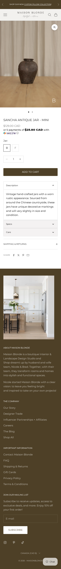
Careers (8, 425)
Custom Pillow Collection (37, 4)
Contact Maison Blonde (18, 454)
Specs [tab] (9, 224)
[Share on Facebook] (13, 255)
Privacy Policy (12, 478)
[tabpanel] (30, 204)
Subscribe (15, 529)
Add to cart (30, 171)
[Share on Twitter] (18, 255)
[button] (30, 131)
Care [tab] (8, 232)
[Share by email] (28, 255)
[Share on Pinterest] (23, 255)
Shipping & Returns (15, 466)
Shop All (8, 437)
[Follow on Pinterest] (14, 542)
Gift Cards (9, 472)
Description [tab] (12, 185)
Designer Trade (13, 413)
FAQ (6, 460)
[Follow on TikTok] (22, 542)
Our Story (9, 407)
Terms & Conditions (15, 484)
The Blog (9, 431)
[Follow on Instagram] (5, 542)
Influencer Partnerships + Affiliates (25, 419)
